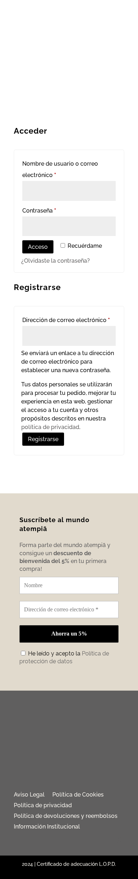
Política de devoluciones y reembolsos (65, 816)
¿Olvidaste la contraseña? (55, 260)
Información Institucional (47, 827)
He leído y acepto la (64, 657)
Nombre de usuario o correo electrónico (60, 169)
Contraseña (54, 210)
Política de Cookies (78, 795)
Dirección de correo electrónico (69, 319)
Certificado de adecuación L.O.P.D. (76, 864)
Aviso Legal (29, 795)
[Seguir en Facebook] (48, 770)
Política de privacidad (43, 806)
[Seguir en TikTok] (89, 770)
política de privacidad (50, 427)
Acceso (38, 246)
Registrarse (43, 439)
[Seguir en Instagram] (69, 770)
